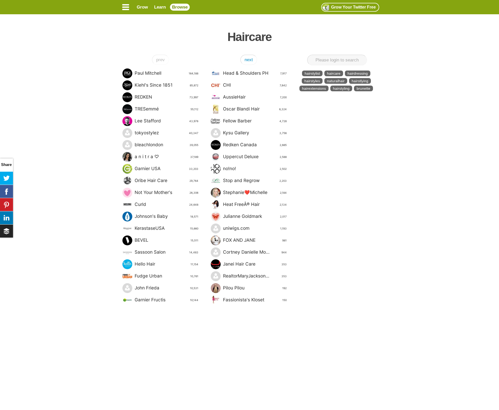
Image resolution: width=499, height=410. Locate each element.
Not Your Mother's (166, 192)
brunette (363, 88)
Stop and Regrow (255, 180)
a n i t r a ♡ (166, 156)
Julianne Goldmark (255, 216)
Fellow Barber (255, 120)
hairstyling (341, 88)
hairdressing (357, 73)
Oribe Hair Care (166, 180)
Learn (160, 7)
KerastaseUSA (166, 228)
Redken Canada (255, 144)
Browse (180, 7)
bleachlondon (166, 144)
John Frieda (166, 287)
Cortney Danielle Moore (255, 252)
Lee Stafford (166, 120)
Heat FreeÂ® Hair (255, 204)
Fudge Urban (166, 276)
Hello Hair (166, 264)
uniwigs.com (255, 228)
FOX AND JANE (255, 240)
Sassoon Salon (166, 252)
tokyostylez (166, 132)
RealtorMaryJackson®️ (255, 276)
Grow (142, 7)
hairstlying (360, 81)
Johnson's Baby (166, 216)
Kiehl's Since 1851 (166, 85)
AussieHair (255, 97)
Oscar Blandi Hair (255, 109)
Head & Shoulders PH (255, 73)
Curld (166, 204)
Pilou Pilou (255, 287)
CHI (255, 85)
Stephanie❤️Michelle (255, 192)
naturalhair (336, 81)
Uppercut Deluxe (255, 156)
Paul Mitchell (166, 73)
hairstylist (312, 73)
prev (160, 59)
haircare (333, 73)
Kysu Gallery (255, 132)
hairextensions (314, 88)
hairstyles (312, 81)
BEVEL (166, 240)
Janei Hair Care (255, 264)
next (249, 59)
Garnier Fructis (166, 299)
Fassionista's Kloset (255, 299)
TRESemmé (166, 109)
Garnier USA (166, 168)
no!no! (255, 168)
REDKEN (166, 97)
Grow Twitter (353, 7)
